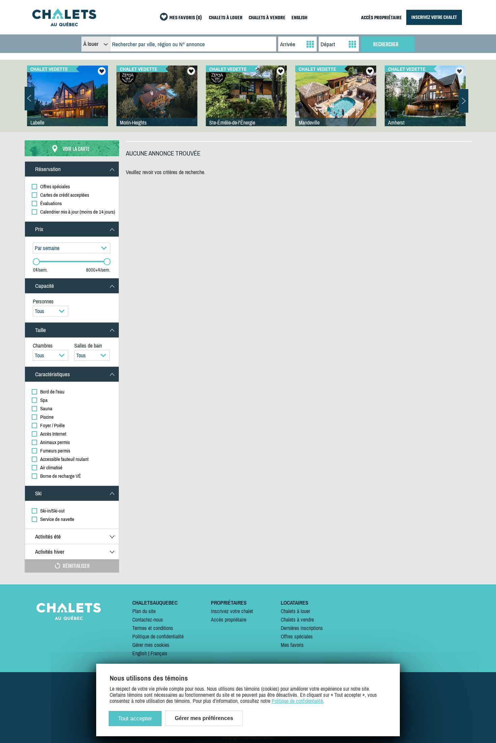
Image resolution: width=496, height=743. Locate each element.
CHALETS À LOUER (226, 18)
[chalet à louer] (64, 24)
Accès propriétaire (228, 619)
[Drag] (36, 261)
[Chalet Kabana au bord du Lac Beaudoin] (246, 103)
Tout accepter (135, 718)
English (139, 653)
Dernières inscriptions (302, 628)
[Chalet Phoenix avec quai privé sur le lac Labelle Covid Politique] (67, 103)
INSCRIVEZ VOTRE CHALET (434, 17)
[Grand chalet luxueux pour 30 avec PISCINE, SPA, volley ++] (335, 103)
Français (158, 653)
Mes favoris (292, 645)
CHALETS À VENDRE (267, 18)
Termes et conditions (152, 628)
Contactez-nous (147, 619)
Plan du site (144, 611)
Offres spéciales (297, 636)
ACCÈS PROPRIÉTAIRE (381, 18)
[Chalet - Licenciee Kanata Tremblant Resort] (425, 103)
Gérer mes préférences (204, 718)
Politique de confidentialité (158, 636)
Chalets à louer (295, 611)
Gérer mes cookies (150, 645)
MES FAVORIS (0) (185, 18)
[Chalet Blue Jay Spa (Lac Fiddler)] (156, 103)
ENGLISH (299, 18)
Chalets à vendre (297, 619)
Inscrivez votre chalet (232, 611)
